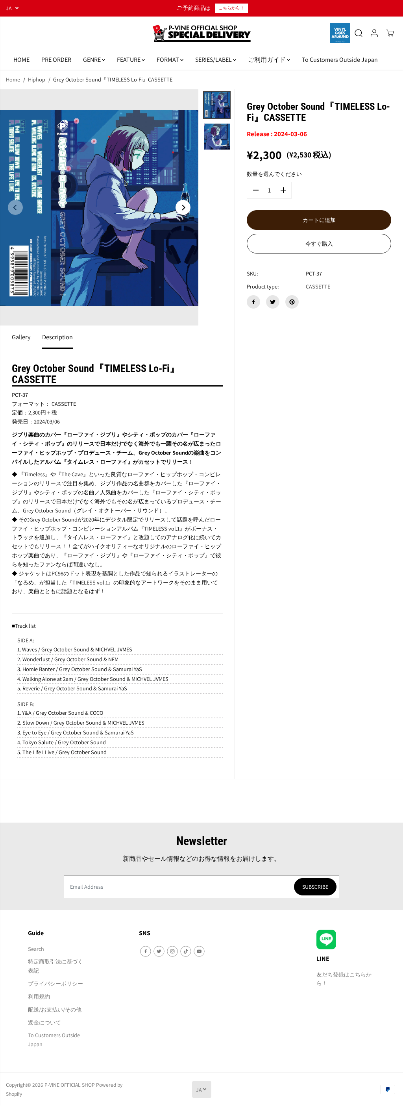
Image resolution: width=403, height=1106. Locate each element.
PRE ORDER (56, 59)
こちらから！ (231, 8)
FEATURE (129, 59)
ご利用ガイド (267, 59)
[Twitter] (272, 302)
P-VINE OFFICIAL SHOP (69, 1084)
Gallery (21, 337)
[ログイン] (374, 33)
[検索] (358, 33)
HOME (21, 59)
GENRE (92, 59)
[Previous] (15, 207)
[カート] (390, 33)
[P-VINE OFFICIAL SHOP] (201, 33)
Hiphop (36, 79)
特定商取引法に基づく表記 (55, 966)
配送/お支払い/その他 (54, 1009)
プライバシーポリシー (55, 983)
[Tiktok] (185, 951)
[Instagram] (172, 951)
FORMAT (168, 59)
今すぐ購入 (319, 243)
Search (36, 948)
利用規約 (39, 996)
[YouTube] (199, 951)
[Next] (183, 207)
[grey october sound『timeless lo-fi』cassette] (99, 207)
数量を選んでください (274, 174)
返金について (44, 1022)
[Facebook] (253, 302)
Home (13, 79)
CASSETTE (318, 286)
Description (57, 337)
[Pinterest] (292, 302)
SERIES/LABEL (214, 59)
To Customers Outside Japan (340, 59)
